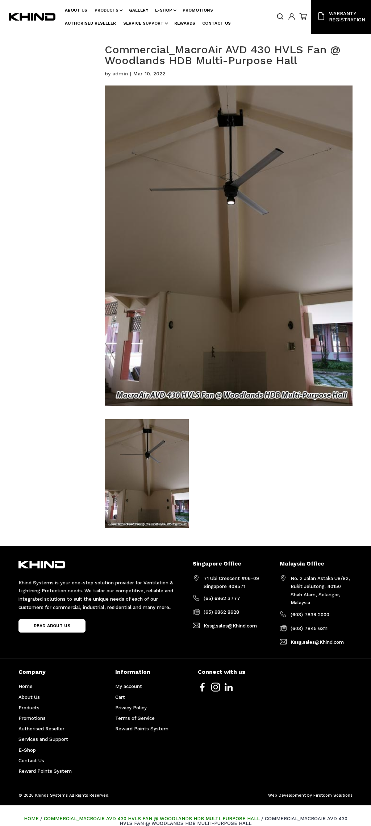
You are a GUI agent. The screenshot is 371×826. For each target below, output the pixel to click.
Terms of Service (135, 718)
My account (128, 686)
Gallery (138, 10)
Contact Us (216, 23)
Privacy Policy (131, 707)
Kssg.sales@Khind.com (230, 626)
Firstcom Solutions (333, 795)
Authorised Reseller (90, 23)
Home (25, 686)
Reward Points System (45, 771)
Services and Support (43, 739)
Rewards (184, 23)
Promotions (198, 10)
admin (120, 73)
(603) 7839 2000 (310, 614)
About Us (76, 10)
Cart (120, 697)
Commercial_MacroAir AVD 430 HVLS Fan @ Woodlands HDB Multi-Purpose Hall (152, 818)
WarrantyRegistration (347, 16)
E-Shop (163, 10)
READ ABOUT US (52, 626)
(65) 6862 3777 (222, 598)
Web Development (287, 795)
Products (106, 10)
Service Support (143, 23)
